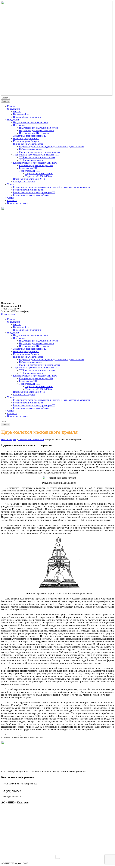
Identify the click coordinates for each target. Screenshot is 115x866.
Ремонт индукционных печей (28, 189)
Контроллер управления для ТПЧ (36, 165)
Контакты (12, 200)
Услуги (10, 184)
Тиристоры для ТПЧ (29, 171)
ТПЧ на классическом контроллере (37, 157)
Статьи (10, 197)
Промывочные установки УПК (29, 179)
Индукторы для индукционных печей (38, 127)
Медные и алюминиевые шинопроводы (39, 152)
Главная (11, 106)
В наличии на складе (18, 203)
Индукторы (19, 125)
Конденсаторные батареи (26, 141)
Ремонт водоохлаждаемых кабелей (31, 195)
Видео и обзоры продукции (27, 117)
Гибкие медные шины (30, 149)
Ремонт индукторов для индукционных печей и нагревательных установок (51, 187)
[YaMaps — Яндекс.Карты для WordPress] (58, 857)
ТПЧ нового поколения (31, 160)
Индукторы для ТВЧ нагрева (34, 133)
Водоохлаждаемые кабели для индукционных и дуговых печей (51, 146)
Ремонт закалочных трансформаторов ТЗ (34, 192)
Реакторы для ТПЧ (28, 168)
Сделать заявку (9, 314)
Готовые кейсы (21, 114)
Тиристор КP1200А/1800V (38, 176)
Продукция (13, 119)
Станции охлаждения (24, 181)
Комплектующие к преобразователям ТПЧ (35, 162)
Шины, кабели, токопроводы (28, 144)
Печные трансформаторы (26, 138)
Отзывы (17, 111)
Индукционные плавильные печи (30, 122)
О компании (13, 109)
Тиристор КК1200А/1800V (39, 173)
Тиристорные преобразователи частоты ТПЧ (36, 154)
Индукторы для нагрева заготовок (36, 130)
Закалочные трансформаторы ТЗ (29, 136)
